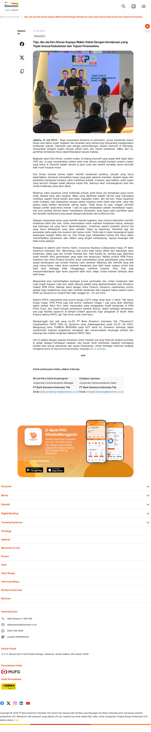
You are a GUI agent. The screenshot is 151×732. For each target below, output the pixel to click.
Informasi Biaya (10, 581)
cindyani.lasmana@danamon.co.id (104, 391)
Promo (5, 556)
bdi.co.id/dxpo (98, 348)
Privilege (6, 531)
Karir (4, 564)
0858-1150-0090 (15, 630)
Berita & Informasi (11, 589)
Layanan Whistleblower (18, 636)
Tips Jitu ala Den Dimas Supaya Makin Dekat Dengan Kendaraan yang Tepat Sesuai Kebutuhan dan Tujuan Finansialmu (83, 17)
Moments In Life (10, 547)
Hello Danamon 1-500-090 (19, 618)
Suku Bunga (8, 573)
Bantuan (6, 598)
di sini (16, 720)
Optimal (5, 539)
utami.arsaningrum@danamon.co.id (59, 391)
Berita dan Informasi (9, 17)
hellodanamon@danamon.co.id (21, 624)
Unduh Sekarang (39, 460)
